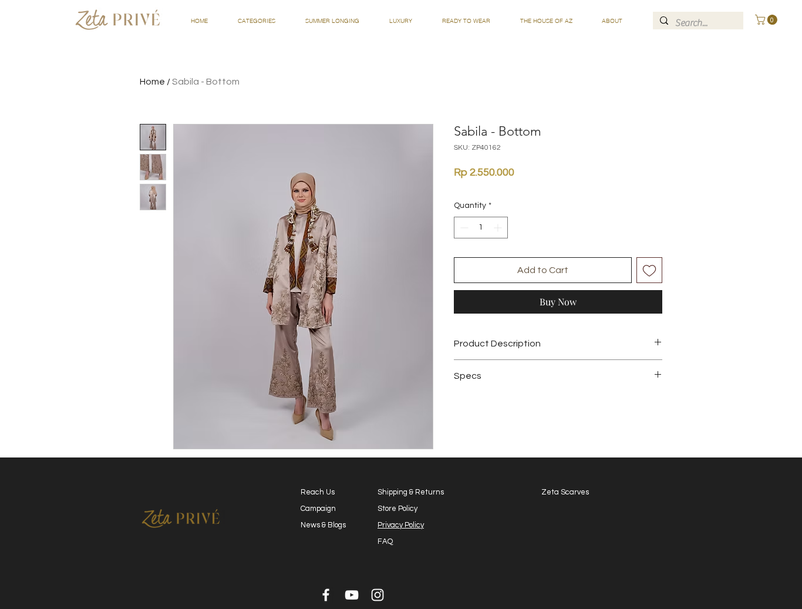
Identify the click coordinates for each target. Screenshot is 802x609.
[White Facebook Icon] (326, 595)
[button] (256, 20)
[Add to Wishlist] (649, 270)
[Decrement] (463, 227)
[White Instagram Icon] (377, 595)
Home (152, 81)
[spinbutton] (480, 227)
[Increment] (498, 227)
